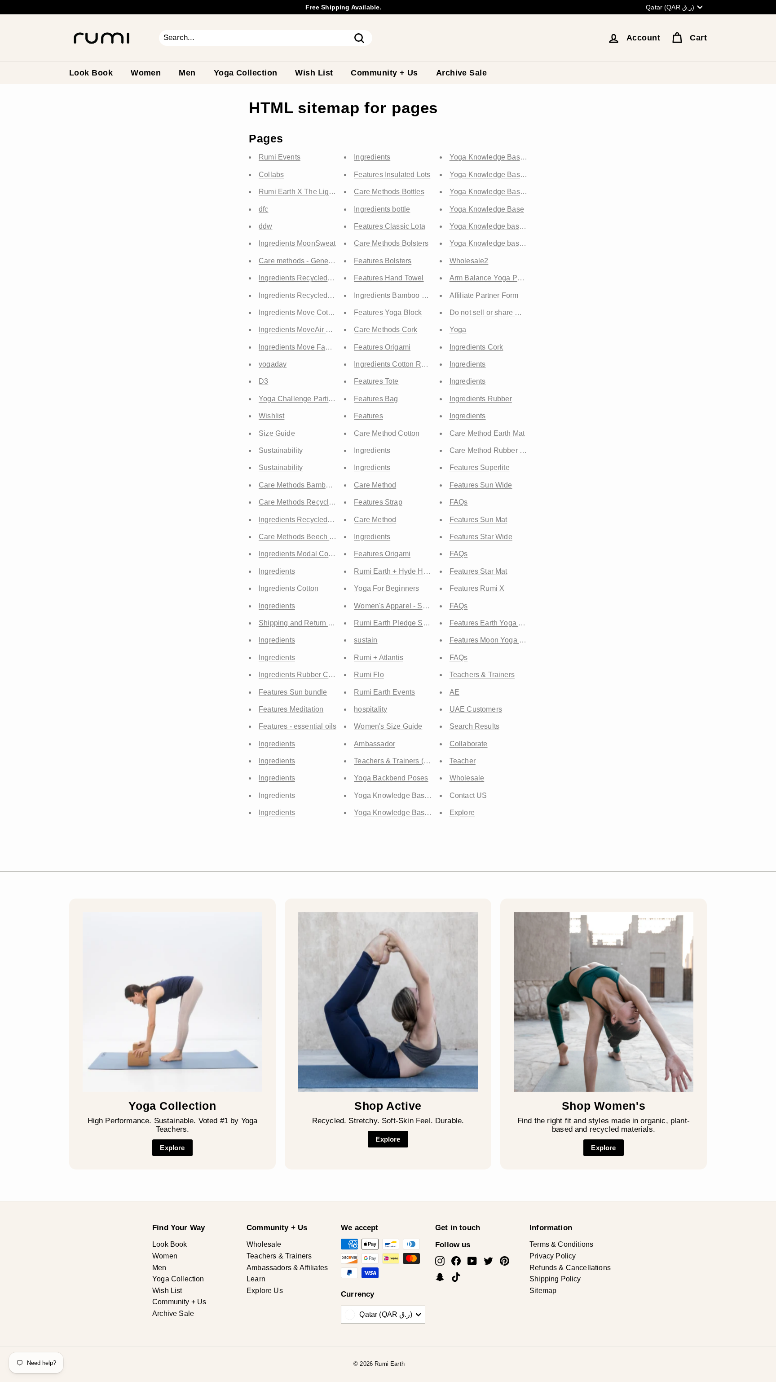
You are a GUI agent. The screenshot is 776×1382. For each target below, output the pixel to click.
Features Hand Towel (388, 278)
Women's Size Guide (388, 726)
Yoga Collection (246, 72)
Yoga (458, 329)
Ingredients (277, 571)
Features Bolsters (382, 261)
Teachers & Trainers (482, 674)
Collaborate (469, 744)
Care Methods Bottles (389, 191)
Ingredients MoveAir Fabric (302, 329)
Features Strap (378, 502)
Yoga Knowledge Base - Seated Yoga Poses (426, 812)
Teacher (463, 761)
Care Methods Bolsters (391, 243)
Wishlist (271, 416)
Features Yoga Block (388, 312)
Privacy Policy (552, 1256)
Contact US (468, 795)
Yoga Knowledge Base (487, 209)
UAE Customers (476, 709)
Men (187, 72)
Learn (256, 1279)
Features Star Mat (478, 571)
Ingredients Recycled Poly (301, 295)
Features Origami (382, 347)
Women (146, 72)
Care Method (375, 485)
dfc (264, 209)
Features (368, 416)
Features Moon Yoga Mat (490, 640)
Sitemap (542, 1290)
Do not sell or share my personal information (521, 312)
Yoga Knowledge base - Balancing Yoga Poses (527, 226)
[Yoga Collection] (172, 1002)
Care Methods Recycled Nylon (308, 502)
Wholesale (467, 778)
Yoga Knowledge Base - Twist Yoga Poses (423, 795)
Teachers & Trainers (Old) (395, 761)
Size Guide (277, 433)
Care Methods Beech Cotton (305, 536)
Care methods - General (298, 261)
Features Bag (376, 399)
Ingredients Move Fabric (298, 347)
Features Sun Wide (481, 485)
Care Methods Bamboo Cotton (308, 485)
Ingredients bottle (382, 209)
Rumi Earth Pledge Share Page (405, 623)
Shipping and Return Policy (303, 623)
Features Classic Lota (389, 226)
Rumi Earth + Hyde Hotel (394, 571)
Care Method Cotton (386, 433)
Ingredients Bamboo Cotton (398, 295)
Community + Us (384, 72)
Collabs (271, 174)
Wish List (314, 72)
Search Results (474, 726)
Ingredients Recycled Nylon (303, 519)
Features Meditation (291, 709)
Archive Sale (461, 72)
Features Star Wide (481, 536)
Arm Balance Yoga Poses (491, 278)
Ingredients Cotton (288, 588)
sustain (365, 640)
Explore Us (265, 1290)
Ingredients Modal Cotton (299, 554)
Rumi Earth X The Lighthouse (307, 191)
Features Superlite (480, 467)
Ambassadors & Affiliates (287, 1267)
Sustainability (281, 450)
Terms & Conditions (561, 1244)
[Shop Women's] (603, 1002)
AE (454, 692)
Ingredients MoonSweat (297, 243)
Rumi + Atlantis (378, 657)
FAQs (459, 502)
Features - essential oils (297, 726)
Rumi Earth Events (384, 692)
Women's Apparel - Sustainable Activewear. (424, 606)
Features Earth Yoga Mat (490, 623)
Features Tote (376, 381)
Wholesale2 (469, 261)
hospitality (370, 709)
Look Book (91, 72)
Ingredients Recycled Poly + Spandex (320, 278)
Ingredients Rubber (481, 399)
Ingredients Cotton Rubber (397, 364)
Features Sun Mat (478, 519)
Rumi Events (279, 157)
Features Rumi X (477, 588)
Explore (462, 812)
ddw (266, 226)
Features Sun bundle (293, 692)
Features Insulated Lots (392, 174)
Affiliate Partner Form (484, 295)
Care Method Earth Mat (487, 433)
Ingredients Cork (476, 347)
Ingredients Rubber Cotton (301, 674)
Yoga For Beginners (386, 588)
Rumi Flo (369, 674)
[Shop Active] (388, 1002)
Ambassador (374, 744)
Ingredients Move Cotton (298, 312)
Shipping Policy (555, 1279)
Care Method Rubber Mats (492, 450)
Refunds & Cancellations (570, 1267)
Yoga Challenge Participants (305, 399)
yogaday (273, 364)
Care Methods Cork (385, 329)
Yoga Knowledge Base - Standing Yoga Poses (525, 191)
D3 (263, 381)
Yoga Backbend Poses (391, 778)
